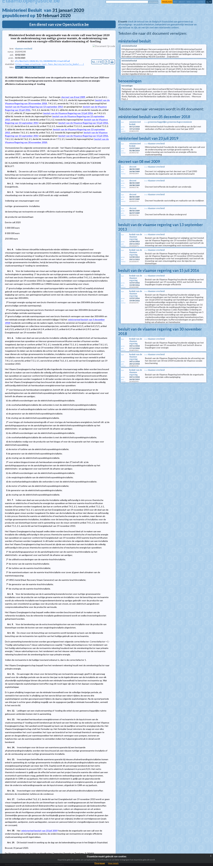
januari (65, 10)
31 (55, 10)
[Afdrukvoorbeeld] (112, 61)
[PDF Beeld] (106, 61)
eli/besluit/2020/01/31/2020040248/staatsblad (42, 61)
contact (200, 2)
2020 (78, 10)
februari (50, 15)
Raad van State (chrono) (30, 67)
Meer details (113, 863)
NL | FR (97, 62)
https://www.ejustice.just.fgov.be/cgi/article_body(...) (49, 64)
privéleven (167, 2)
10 (38, 15)
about (182, 2)
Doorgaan (99, 863)
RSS (175, 2)
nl (207, 2)
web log (191, 2)
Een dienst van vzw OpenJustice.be (59, 24)
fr (210, 2)
